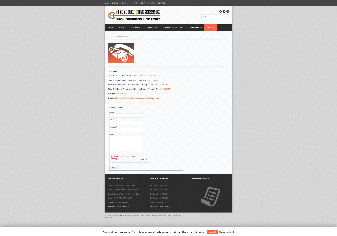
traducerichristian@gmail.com (118, 206)
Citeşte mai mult (226, 232)
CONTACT (161, 3)
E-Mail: (112, 119)
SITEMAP (115, 3)
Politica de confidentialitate (117, 202)
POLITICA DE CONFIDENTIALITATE (143, 3)
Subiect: (113, 127)
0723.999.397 (164, 89)
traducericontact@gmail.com (160, 206)
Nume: (112, 112)
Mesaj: (112, 134)
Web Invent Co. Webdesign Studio (159, 215)
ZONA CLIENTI (152, 28)
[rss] (224, 11)
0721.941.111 (121, 94)
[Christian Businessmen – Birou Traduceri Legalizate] (134, 15)
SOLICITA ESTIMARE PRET (173, 28)
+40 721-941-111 (149, 76)
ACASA (107, 3)
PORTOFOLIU (136, 28)
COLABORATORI (195, 28)
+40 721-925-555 (154, 80)
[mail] (227, 11)
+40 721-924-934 (161, 85)
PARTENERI (125, 3)
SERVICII (122, 28)
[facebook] (220, 11)
